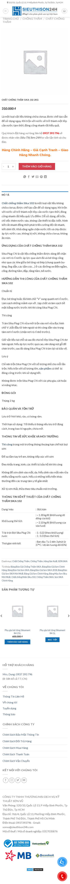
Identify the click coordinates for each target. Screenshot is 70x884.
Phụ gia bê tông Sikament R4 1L (52, 632)
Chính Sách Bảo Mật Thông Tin (21, 734)
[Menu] (5, 11)
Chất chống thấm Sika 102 (23, 577)
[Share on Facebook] (28, 176)
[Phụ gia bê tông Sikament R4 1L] (52, 611)
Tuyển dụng (9, 708)
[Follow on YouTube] (24, 780)
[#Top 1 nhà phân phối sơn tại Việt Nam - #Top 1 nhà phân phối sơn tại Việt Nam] (35, 11)
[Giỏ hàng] (64, 11)
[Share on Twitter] (33, 176)
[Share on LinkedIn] (45, 176)
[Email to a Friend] (37, 176)
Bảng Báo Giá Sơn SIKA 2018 (43, 570)
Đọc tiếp (52, 640)
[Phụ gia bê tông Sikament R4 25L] (17, 611)
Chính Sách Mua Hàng (15, 747)
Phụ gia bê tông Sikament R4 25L (17, 632)
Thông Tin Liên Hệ (13, 696)
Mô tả (5, 194)
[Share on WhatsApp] (24, 176)
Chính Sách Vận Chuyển (16, 760)
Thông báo (9, 714)
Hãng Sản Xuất (50, 561)
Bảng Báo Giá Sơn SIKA (18, 570)
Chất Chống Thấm (21, 561)
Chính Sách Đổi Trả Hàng (17, 741)
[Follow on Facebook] (5, 780)
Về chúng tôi (10, 702)
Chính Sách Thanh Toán (16, 754)
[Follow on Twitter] (18, 780)
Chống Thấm (32, 18)
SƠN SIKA (62, 561)
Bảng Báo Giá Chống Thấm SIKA (26, 566)
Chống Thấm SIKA (45, 577)
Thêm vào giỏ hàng (37, 166)
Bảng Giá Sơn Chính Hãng (36, 573)
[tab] (35, 194)
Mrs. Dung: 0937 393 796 (17, 674)
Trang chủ (11, 18)
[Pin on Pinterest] (41, 176)
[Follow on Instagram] (12, 780)
